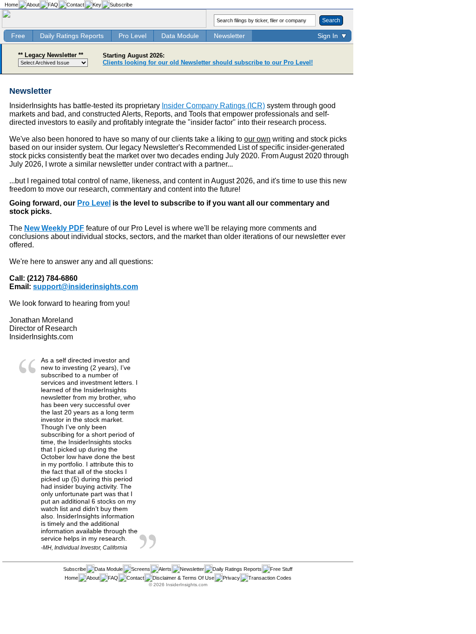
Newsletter (229, 35)
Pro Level (132, 35)
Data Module (180, 35)
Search (331, 20)
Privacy (231, 578)
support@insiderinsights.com (85, 287)
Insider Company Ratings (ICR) (213, 106)
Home (11, 4)
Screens (140, 569)
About (33, 4)
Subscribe (121, 4)
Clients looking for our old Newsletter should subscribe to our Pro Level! (208, 62)
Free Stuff (281, 569)
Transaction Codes (269, 578)
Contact (75, 4)
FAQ (53, 4)
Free (18, 35)
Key (97, 4)
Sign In (327, 35)
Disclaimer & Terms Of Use (183, 578)
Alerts (165, 569)
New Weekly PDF (54, 228)
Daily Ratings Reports (72, 35)
